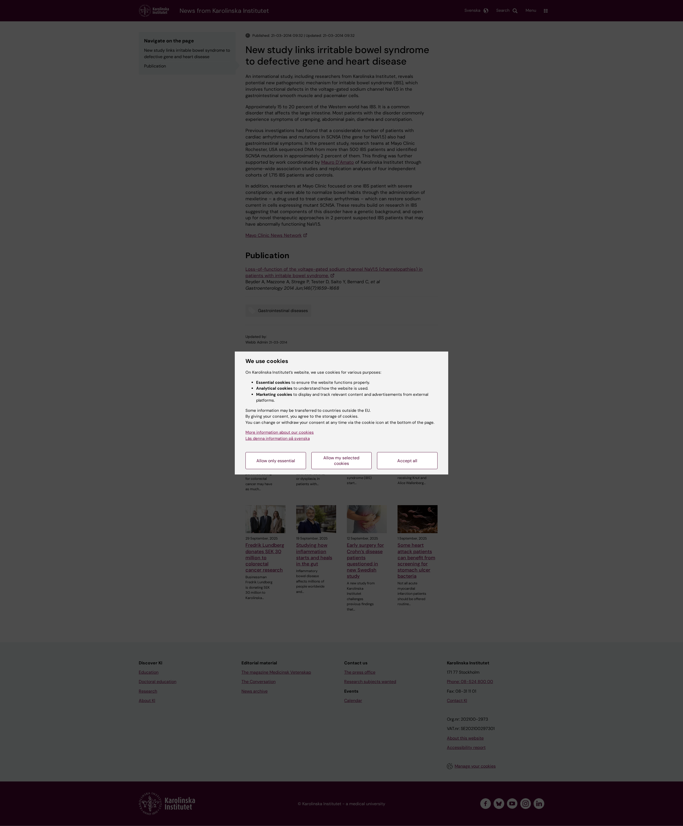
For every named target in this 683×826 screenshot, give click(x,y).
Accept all (407, 461)
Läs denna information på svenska (277, 438)
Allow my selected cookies (341, 460)
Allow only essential (275, 461)
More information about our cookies (279, 432)
